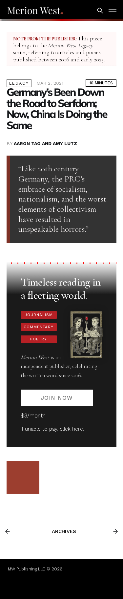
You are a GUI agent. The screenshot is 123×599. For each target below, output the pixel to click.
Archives (64, 531)
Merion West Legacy (70, 45)
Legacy (19, 83)
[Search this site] (100, 10)
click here (71, 429)
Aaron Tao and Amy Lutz (45, 143)
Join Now (57, 398)
